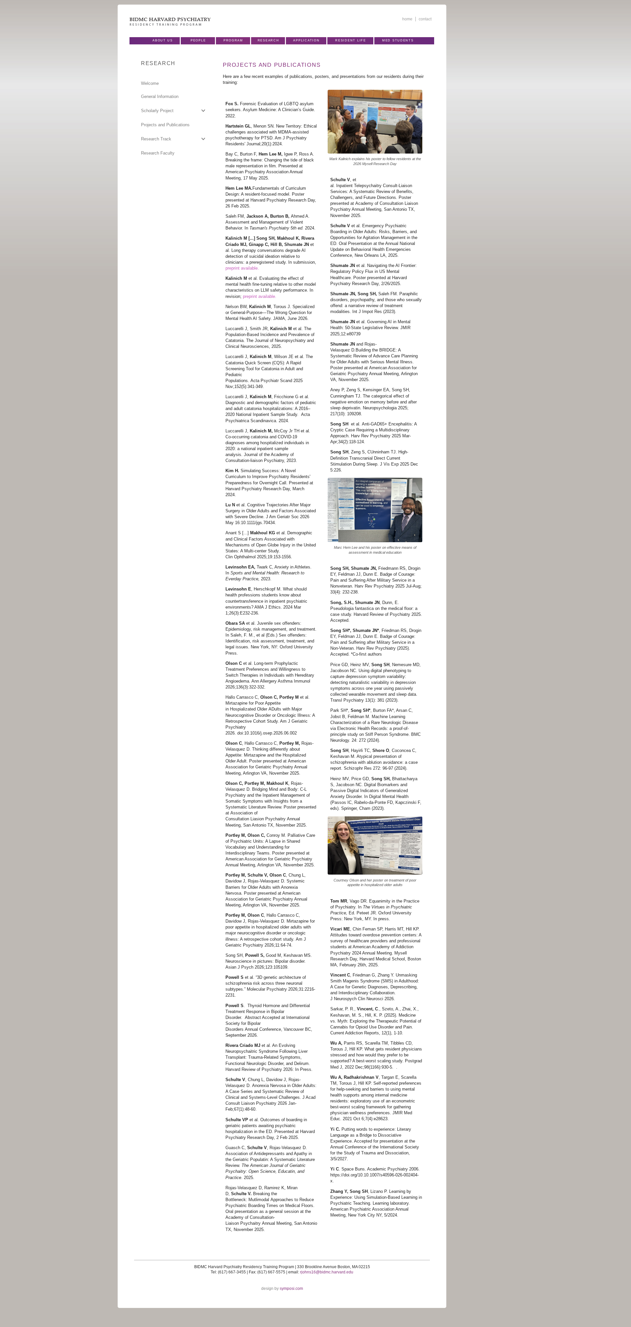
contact (425, 19)
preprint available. (242, 268)
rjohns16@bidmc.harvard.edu (326, 1272)
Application (306, 40)
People (198, 40)
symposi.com (291, 1289)
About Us (162, 40)
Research (268, 40)
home (407, 19)
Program (233, 40)
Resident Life (350, 40)
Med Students (398, 40)
